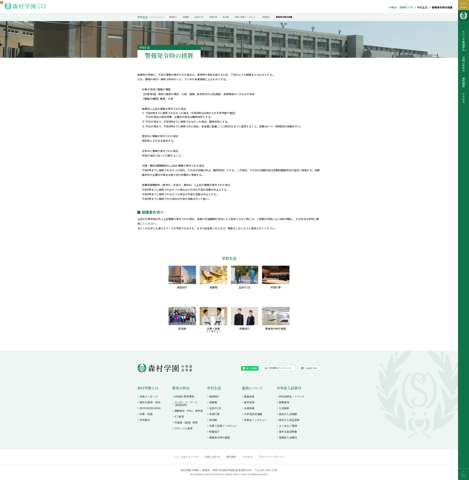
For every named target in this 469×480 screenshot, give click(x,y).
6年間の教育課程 (184, 396)
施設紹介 (173, 16)
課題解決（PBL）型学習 (188, 411)
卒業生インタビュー (255, 420)
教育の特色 (181, 387)
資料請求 (463, 82)
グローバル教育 (183, 428)
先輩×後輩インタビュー (245, 16)
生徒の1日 (199, 16)
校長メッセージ (149, 396)
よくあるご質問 (288, 426)
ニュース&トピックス (185, 457)
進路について (252, 387)
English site (311, 367)
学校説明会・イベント (292, 396)
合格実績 (249, 408)
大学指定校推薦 (253, 414)
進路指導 (249, 396)
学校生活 (214, 387)
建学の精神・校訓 (150, 402)
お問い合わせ (463, 64)
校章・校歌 (146, 414)
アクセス (463, 98)
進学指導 (249, 402)
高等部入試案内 (288, 437)
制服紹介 (266, 16)
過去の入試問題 (288, 414)
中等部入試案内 (289, 387)
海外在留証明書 (288, 431)
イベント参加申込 (463, 40)
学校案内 (145, 420)
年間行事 (213, 16)
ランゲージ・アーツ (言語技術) (184, 403)
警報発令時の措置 (284, 16)
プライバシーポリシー (272, 457)
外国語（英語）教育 (186, 422)
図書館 (186, 16)
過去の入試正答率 (289, 420)
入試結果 (284, 408)
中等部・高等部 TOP (401, 7)
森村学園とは (147, 387)
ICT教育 (179, 416)
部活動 (226, 16)
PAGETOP (463, 475)
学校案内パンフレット (280, 367)
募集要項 (284, 402)
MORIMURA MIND (150, 408)
